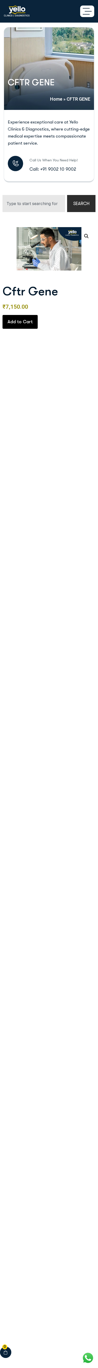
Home (56, 99)
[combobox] (34, 203)
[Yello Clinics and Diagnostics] (17, 11)
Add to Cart (20, 321)
